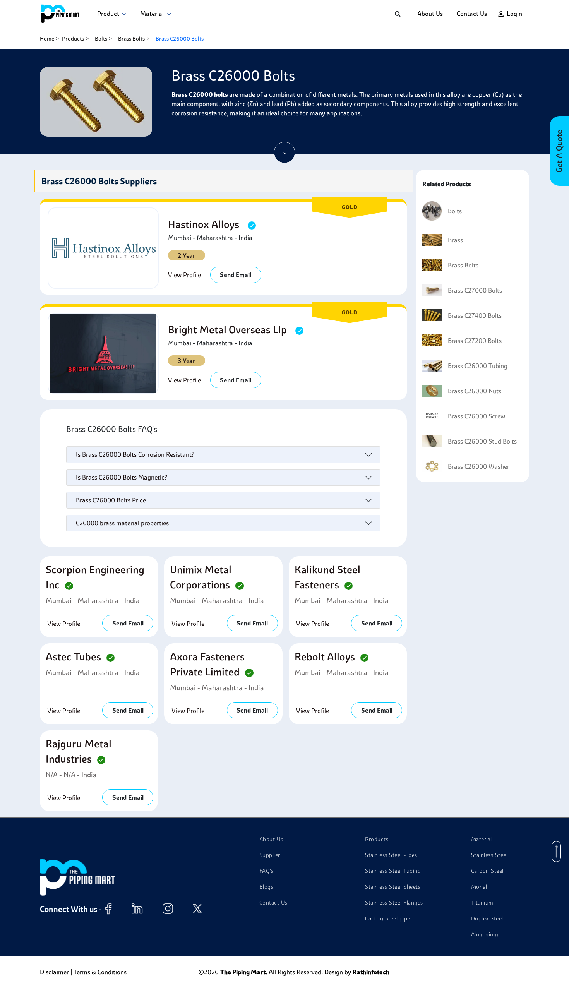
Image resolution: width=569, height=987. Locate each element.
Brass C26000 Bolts (180, 38)
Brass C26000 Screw (476, 416)
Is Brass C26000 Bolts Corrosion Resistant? (135, 454)
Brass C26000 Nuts (474, 391)
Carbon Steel (487, 870)
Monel (479, 886)
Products (73, 38)
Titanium (482, 902)
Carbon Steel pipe (387, 918)
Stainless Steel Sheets (392, 886)
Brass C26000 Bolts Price (111, 500)
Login (514, 13)
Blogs (266, 886)
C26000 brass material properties (122, 523)
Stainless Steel (489, 855)
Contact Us (472, 13)
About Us (430, 13)
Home (47, 38)
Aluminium (485, 934)
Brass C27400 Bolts (475, 315)
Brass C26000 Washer (478, 466)
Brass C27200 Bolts (475, 340)
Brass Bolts (131, 38)
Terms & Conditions (100, 972)
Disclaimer (54, 972)
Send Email (235, 275)
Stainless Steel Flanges (394, 902)
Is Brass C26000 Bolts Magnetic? (121, 477)
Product (109, 13)
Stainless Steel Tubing (393, 870)
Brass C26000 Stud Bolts (482, 441)
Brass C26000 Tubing (477, 366)
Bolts (101, 38)
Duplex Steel (487, 918)
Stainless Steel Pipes (391, 855)
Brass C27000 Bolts (475, 290)
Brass (455, 240)
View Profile (184, 275)
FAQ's (266, 870)
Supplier (269, 855)
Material (153, 13)
